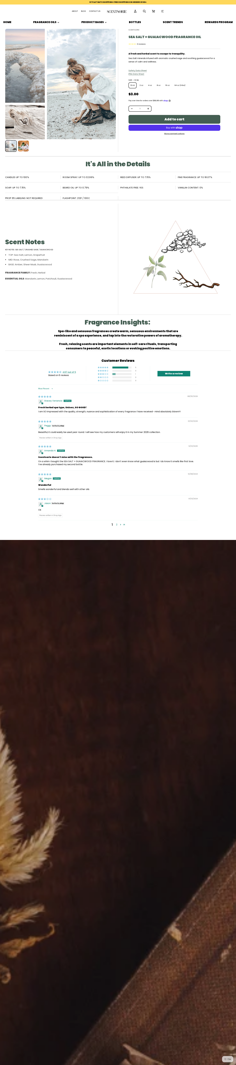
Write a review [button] (174, 373)
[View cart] (154, 11)
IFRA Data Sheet (136, 74)
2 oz (141, 85)
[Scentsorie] (117, 11)
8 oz (158, 85)
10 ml (132, 85)
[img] (44, 396)
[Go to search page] (144, 11)
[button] (144, 11)
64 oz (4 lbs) (180, 85)
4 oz (150, 85)
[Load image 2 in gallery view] (23, 146)
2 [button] (116, 524)
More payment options (174, 134)
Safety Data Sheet (138, 70)
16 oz (167, 85)
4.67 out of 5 (69, 372)
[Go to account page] (135, 11)
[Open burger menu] (162, 11)
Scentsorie (134, 30)
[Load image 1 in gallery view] (10, 146)
